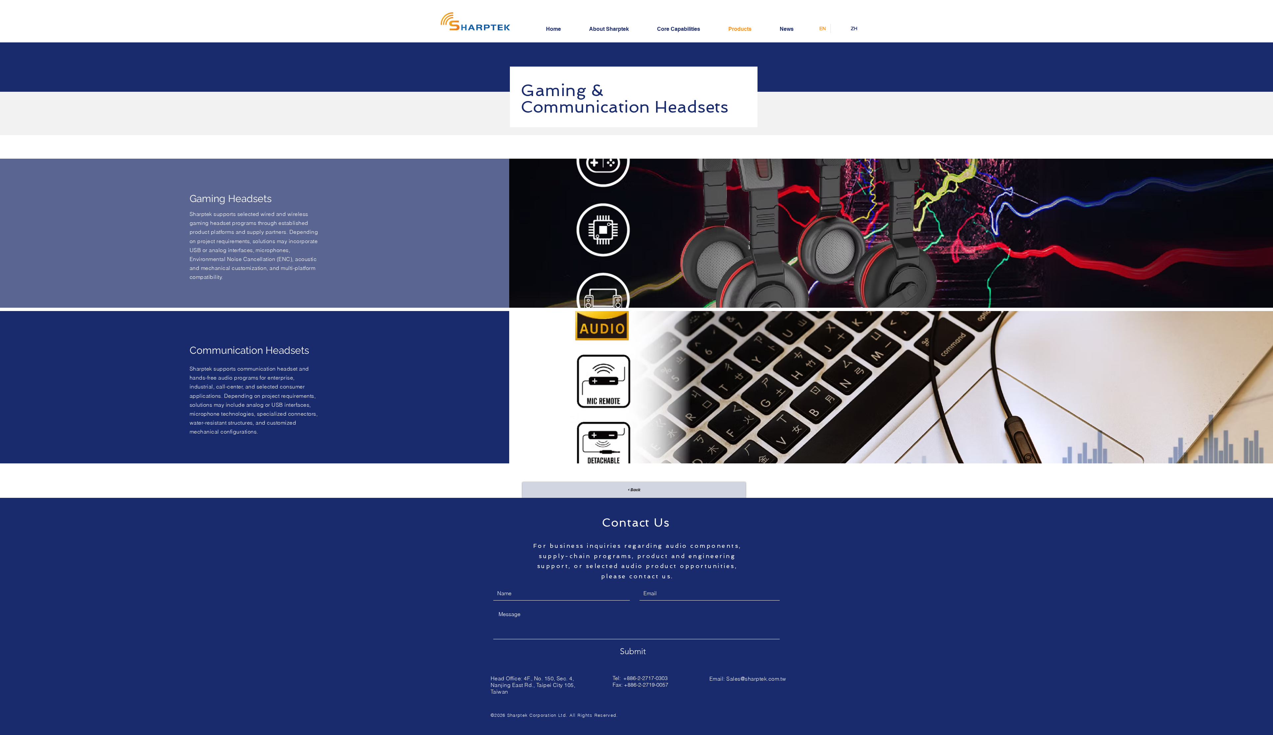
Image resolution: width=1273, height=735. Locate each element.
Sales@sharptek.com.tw (756, 678)
